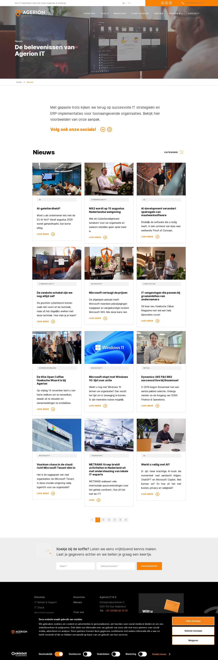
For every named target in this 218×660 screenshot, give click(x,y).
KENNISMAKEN (149, 566)
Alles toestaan (193, 621)
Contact (194, 13)
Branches (120, 13)
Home (19, 82)
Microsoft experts (44, 612)
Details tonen (159, 654)
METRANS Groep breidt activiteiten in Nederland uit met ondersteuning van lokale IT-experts (108, 469)
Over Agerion (140, 13)
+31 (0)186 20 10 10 (194, 3)
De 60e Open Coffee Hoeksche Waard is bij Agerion (51, 380)
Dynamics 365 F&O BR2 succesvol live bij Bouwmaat (159, 378)
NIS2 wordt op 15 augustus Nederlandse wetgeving (106, 210)
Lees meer (43, 234)
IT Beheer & (41, 602)
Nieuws (158, 13)
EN (129, 3)
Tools (105, 13)
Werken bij (176, 13)
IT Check (39, 607)
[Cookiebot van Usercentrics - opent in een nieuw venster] (19, 654)
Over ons (78, 612)
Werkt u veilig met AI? (155, 464)
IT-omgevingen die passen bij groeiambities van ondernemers (160, 296)
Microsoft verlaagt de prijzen (108, 292)
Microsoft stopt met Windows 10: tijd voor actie (108, 378)
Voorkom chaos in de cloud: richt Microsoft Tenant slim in (56, 466)
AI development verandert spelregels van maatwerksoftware (158, 212)
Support (52, 602)
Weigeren (193, 640)
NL (124, 3)
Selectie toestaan (193, 631)
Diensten (89, 13)
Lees (91, 500)
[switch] (87, 654)
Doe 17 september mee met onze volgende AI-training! (40, 3)
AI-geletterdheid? (48, 208)
